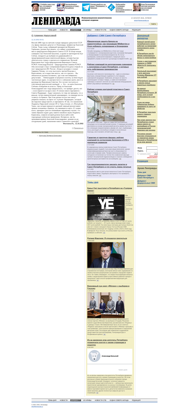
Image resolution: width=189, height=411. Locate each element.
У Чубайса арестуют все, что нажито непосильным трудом (47, 7)
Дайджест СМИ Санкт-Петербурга (106, 35)
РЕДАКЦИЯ (136, 30)
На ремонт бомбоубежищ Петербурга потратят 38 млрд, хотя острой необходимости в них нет (147, 94)
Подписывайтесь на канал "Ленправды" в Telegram (98, 6)
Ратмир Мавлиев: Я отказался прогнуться (107, 238)
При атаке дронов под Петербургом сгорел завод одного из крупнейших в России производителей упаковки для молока (146, 125)
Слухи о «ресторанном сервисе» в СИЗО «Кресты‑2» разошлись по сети (146, 64)
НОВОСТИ (64, 30)
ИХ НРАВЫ (88, 30)
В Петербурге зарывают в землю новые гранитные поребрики (147, 83)
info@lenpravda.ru (141, 20)
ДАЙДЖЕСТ (75, 30)
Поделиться (78, 128)
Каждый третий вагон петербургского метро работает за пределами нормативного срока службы (146, 46)
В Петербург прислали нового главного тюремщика (146, 114)
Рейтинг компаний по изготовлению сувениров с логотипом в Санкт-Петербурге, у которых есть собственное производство (109, 66)
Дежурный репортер (143, 37)
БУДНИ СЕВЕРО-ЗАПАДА (119, 30)
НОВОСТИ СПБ (100, 30)
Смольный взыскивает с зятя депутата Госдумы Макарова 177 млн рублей (146, 74)
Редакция (142, 161)
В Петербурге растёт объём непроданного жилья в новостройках (146, 56)
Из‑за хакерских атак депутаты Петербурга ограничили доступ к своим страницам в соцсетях (107, 342)
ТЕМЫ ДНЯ (52, 30)
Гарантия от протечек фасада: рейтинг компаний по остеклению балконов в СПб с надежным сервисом (108, 139)
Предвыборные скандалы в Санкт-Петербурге (72, 6)
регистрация (153, 156)
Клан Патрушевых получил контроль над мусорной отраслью (148, 7)
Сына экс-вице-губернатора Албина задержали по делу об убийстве (146, 105)
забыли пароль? (152, 157)
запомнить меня (145, 154)
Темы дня (92, 182)
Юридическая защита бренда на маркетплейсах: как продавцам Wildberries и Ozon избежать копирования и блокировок (108, 43)
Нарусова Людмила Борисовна (50, 136)
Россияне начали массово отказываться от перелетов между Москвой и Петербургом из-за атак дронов (147, 138)
